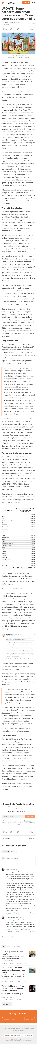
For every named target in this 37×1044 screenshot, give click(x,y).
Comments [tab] (6, 852)
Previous (7, 838)
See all (5, 1004)
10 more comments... (8, 937)
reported (20, 76)
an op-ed (29, 322)
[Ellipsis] (34, 869)
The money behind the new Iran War (12, 953)
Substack (9, 1040)
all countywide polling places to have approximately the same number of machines (17, 432)
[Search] (33, 946)
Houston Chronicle (20, 304)
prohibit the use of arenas (19, 443)
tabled (4, 246)
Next (30, 838)
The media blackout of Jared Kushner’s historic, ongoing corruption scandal (13, 988)
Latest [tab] (9, 946)
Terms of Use (27, 821)
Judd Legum (5, 23)
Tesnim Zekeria (15, 23)
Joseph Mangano (11, 917)
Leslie (7, 869)
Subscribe (26, 2)
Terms (32, 1029)
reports (4, 142)
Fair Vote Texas (21, 110)
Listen (33, 24)
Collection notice (18, 1030)
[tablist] (10, 852)
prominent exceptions (17, 84)
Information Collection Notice (19, 823)
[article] (18, 957)
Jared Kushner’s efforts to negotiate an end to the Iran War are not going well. (13, 976)
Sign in (33, 2)
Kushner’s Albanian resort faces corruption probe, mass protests (13, 970)
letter (23, 214)
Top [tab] (4, 946)
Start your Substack (13, 1035)
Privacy (26, 1029)
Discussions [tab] (16, 946)
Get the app (28, 1035)
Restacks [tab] (14, 852)
